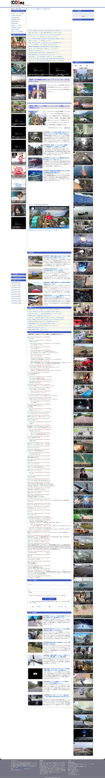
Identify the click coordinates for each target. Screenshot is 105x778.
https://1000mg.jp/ (22, 767)
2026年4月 (15, 291)
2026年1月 (15, 298)
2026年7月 (15, 285)
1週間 (80, 65)
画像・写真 (15, 29)
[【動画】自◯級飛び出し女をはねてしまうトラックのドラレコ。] (83, 152)
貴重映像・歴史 (16, 27)
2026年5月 (15, 289)
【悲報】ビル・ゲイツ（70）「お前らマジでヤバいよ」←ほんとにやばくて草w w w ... (44, 34)
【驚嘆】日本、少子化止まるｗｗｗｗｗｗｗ (36, 327)
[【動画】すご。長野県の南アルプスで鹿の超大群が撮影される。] (83, 605)
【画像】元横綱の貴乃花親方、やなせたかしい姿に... (38, 329)
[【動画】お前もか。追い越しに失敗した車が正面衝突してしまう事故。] (83, 743)
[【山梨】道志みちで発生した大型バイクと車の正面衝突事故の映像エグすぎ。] (83, 619)
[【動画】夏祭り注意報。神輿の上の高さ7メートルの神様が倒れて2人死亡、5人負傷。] (83, 495)
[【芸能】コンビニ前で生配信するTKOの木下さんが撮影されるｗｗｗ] (83, 441)
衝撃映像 (14, 19)
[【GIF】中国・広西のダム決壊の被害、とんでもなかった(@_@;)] (83, 454)
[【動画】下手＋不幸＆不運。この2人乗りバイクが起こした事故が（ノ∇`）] (83, 413)
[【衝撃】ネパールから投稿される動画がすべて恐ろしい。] (83, 111)
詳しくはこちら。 (44, 773)
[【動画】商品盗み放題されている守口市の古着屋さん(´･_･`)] (83, 592)
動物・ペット (15, 25)
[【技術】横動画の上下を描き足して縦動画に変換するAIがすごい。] (83, 289)
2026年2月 (15, 296)
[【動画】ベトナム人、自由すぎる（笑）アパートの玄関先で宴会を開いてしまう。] (83, 660)
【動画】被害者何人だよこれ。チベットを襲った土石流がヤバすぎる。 (41, 323)
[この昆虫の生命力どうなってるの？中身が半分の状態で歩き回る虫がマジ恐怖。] (18, 107)
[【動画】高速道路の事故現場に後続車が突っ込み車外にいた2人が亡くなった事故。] (83, 688)
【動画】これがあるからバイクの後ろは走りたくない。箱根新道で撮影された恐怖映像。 (83, 521)
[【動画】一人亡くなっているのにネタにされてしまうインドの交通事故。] (83, 248)
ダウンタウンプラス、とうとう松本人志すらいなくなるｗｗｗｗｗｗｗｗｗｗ (43, 36)
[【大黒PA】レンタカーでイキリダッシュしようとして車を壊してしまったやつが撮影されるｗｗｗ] (83, 523)
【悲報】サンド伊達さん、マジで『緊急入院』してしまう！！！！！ (41, 40)
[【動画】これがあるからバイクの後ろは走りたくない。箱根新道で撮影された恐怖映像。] (83, 509)
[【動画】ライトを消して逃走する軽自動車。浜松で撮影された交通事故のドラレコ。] (83, 399)
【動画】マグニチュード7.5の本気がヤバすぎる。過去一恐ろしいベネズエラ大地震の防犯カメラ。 (83, 397)
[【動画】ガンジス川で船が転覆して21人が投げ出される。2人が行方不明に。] (83, 207)
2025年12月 (15, 300)
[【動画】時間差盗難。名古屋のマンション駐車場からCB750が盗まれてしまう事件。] (83, 674)
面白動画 (14, 17)
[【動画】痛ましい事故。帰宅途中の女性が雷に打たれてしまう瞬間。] (83, 427)
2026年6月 (15, 287)
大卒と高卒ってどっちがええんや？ (35, 50)
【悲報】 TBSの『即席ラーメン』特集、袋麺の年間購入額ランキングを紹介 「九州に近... (45, 32)
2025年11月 (15, 302)
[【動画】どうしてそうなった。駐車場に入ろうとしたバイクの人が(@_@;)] (83, 715)
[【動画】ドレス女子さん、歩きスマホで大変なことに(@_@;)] (83, 276)
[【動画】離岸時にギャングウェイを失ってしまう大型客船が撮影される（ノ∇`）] (83, 482)
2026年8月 (15, 283)
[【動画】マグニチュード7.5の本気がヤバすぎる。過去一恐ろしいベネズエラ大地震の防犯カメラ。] (83, 386)
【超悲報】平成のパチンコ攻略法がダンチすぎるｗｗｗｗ (39, 315)
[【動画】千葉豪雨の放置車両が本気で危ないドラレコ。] (83, 729)
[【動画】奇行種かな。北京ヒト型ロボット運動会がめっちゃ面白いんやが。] (83, 647)
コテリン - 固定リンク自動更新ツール (12, 38)
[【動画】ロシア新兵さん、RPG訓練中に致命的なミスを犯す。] (83, 344)
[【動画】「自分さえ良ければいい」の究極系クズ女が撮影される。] (83, 262)
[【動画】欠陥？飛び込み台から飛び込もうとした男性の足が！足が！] (83, 179)
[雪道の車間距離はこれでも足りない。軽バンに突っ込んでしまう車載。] (18, 94)
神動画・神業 (15, 15)
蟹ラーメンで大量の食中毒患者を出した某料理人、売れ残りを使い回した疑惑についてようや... (46, 38)
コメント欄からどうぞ (73, 771)
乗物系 (14, 21)
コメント (30, 584)
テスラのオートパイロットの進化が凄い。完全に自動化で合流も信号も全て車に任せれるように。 (56, 696)
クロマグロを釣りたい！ (73, 774)
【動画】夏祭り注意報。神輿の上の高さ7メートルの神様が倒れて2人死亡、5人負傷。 (83, 507)
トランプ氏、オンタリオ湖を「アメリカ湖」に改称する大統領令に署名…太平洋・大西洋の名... (46, 58)
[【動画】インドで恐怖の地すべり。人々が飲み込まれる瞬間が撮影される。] (83, 331)
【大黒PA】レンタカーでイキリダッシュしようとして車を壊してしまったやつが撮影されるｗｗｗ (83, 535)
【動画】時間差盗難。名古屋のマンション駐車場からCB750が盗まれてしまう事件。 (83, 686)
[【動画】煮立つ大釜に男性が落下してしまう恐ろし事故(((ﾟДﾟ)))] (83, 550)
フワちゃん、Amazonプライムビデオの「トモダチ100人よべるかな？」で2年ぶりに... (44, 30)
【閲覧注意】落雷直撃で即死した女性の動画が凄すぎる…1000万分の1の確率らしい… (44, 46)
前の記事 (39, 606)
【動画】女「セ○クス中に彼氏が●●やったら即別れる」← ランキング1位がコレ (43, 48)
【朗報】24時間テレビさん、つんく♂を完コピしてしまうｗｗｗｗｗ (41, 54)
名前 (29, 590)
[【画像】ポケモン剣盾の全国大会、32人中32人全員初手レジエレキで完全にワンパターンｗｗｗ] (18, 171)
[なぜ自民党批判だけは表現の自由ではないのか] (18, 120)
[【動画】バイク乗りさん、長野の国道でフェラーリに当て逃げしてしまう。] (83, 234)
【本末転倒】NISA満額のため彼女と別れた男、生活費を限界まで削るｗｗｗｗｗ (43, 52)
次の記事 (60, 606)
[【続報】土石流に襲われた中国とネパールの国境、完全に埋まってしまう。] (83, 125)
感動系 (14, 23)
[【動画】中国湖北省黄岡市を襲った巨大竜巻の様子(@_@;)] (83, 372)
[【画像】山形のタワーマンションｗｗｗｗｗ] (18, 184)
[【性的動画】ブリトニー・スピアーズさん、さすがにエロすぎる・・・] (18, 43)
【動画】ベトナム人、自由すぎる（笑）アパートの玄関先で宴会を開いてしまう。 (83, 672)
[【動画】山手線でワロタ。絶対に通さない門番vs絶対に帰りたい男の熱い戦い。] (83, 303)
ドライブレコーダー (17, 13)
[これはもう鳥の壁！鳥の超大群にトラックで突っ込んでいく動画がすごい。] (18, 81)
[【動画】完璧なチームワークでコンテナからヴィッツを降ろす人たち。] (83, 358)
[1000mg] (17, 1)
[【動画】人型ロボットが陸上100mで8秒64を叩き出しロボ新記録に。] (83, 193)
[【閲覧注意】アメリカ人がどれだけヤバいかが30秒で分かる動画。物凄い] (18, 68)
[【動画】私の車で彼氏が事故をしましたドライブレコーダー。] (83, 702)
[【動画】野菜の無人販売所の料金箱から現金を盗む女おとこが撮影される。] (83, 468)
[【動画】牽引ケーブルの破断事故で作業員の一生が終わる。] (83, 97)
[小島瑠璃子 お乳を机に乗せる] (18, 197)
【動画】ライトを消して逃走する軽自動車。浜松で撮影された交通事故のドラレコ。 (83, 411)
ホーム (49, 606)
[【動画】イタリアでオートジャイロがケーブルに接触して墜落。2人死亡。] (83, 166)
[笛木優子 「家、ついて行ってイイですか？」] (18, 210)
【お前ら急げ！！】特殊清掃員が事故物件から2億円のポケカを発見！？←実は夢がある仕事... (46, 317)
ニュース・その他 (16, 31)
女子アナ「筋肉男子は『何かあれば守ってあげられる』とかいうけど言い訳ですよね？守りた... (46, 319)
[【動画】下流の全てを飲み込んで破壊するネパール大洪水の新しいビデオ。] (83, 83)
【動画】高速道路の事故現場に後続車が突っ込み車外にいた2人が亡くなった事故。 (83, 700)
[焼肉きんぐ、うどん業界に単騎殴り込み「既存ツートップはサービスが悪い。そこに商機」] (60, 69)
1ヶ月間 (86, 65)
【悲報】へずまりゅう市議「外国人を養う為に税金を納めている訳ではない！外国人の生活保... (46, 60)
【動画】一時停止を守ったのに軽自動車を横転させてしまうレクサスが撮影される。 (83, 549)
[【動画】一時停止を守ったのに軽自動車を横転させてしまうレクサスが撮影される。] (83, 537)
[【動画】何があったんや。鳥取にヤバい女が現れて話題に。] (83, 633)
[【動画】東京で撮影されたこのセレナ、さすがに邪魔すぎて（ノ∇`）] (83, 70)
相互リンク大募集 (72, 768)
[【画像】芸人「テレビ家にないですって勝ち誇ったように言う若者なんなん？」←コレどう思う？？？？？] (18, 146)
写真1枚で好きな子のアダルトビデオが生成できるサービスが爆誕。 (43, 230)
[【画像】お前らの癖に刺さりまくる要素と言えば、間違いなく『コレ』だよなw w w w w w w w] (38, 69)
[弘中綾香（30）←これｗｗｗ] (18, 158)
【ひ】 (29, 204)
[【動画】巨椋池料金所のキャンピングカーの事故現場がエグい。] (83, 317)
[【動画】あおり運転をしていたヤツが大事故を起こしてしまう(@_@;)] (83, 578)
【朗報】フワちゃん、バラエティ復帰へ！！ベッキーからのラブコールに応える (43, 309)
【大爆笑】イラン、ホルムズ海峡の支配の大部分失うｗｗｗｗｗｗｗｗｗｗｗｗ (43, 325)
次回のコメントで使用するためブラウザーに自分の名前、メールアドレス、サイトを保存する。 (48, 595)
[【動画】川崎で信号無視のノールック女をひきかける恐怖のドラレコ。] (83, 138)
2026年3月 (15, 294)
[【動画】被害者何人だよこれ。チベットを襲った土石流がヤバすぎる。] (83, 221)
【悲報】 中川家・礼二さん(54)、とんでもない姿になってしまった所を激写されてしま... (45, 42)
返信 (29, 337)
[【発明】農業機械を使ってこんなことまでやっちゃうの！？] (18, 223)
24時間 (75, 65)
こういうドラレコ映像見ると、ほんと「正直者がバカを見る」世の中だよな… (43, 44)
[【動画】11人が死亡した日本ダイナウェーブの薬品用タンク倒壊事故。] (83, 564)
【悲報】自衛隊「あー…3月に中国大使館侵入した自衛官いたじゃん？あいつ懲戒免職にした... (46, 56)
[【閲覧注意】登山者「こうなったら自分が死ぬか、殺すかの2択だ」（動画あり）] (18, 55)
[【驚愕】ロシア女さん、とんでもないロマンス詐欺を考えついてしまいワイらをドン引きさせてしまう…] (18, 133)
